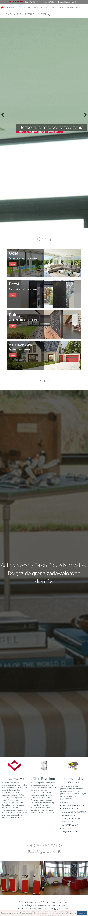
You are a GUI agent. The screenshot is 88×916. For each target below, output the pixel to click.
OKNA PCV (11, 7)
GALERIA (10, 14)
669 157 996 (49, 2)
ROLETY (45, 7)
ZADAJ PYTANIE (25, 14)
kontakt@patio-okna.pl (67, 2)
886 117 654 (36, 2)
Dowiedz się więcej (69, 913)
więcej (13, 264)
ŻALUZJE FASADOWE (62, 7)
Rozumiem (82, 913)
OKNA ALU (24, 7)
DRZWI (35, 7)
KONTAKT (41, 14)
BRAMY (79, 7)
